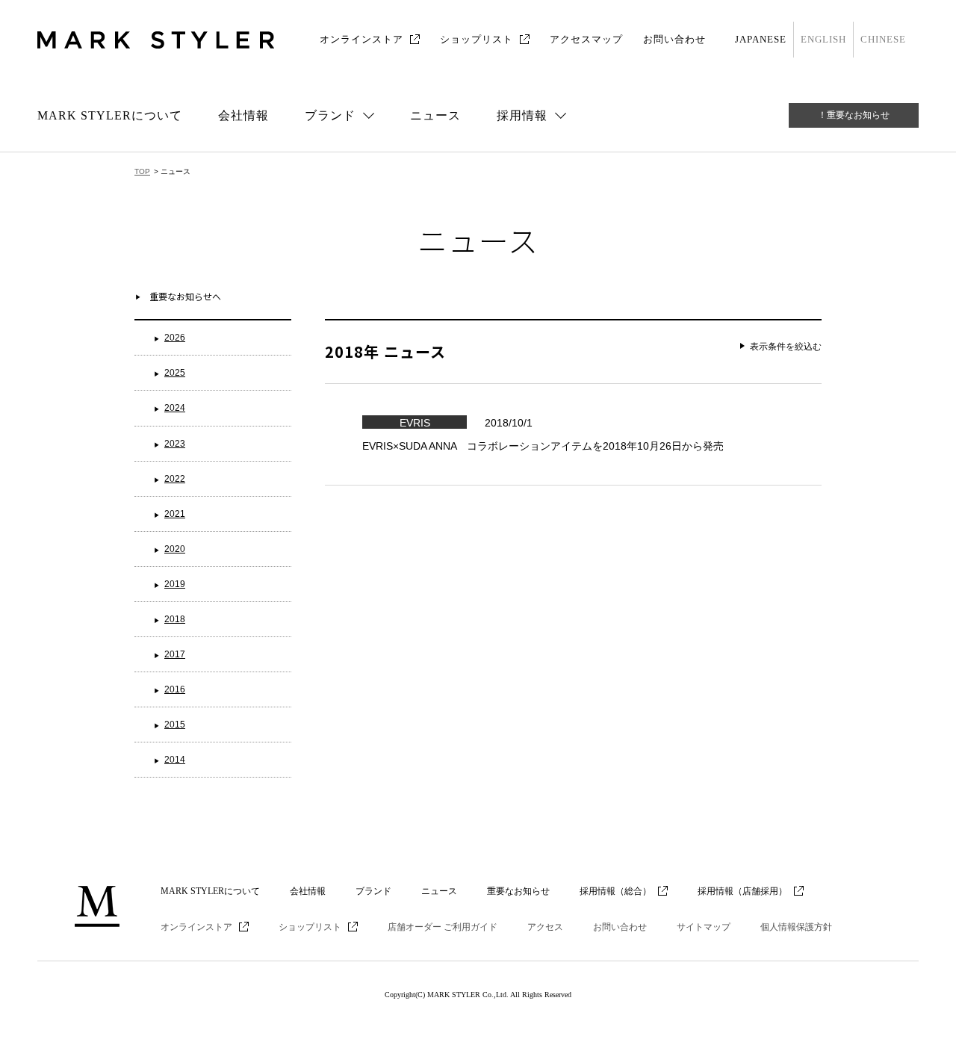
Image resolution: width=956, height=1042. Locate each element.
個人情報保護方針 (796, 927)
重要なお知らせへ (185, 296)
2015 (174, 724)
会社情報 (243, 115)
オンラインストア (361, 39)
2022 (174, 479)
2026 (174, 337)
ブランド (373, 891)
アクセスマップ (586, 39)
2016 (174, 689)
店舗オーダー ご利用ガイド (442, 927)
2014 (174, 759)
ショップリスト (476, 39)
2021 (174, 514)
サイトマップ (703, 927)
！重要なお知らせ (854, 115)
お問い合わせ (674, 39)
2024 (174, 408)
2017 (174, 654)
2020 (174, 549)
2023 (174, 443)
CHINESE (883, 39)
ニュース (435, 115)
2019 (174, 584)
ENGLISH (823, 39)
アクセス (545, 927)
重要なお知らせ (518, 891)
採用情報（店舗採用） (742, 891)
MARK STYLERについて (109, 115)
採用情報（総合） (615, 891)
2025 (174, 373)
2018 (174, 619)
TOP (142, 171)
